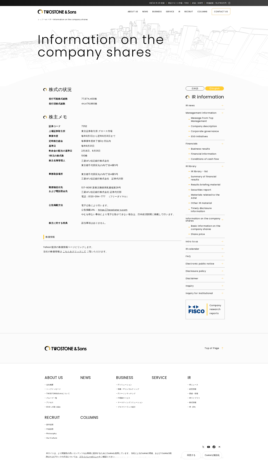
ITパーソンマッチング (127, 393)
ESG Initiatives (199, 136)
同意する (191, 455)
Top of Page (212, 348)
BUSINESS (157, 11)
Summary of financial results (203, 178)
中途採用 (49, 429)
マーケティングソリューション (130, 402)
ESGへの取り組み (53, 407)
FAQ (188, 256)
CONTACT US (221, 11)
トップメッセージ (53, 389)
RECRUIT (189, 11)
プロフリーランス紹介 (127, 407)
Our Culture (51, 438)
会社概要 (49, 385)
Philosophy (51, 433)
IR (179, 11)
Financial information (203, 153)
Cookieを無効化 (212, 455)
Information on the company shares (203, 219)
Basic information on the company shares (205, 227)
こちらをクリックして (74, 251)
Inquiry (190, 285)
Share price (198, 234)
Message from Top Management (202, 120)
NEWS (145, 11)
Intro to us (192, 241)
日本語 (195, 88)
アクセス (49, 402)
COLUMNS (202, 11)
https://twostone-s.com (112, 209)
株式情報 (192, 402)
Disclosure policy (196, 271)
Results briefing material (205, 184)
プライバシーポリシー (89, 456)
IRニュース (193, 385)
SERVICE (170, 11)
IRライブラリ (194, 398)
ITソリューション (125, 385)
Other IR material (201, 203)
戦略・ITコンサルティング (128, 389)
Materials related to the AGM (205, 196)
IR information (208, 97)
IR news (190, 105)
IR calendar (192, 249)
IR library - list (199, 171)
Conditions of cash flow (205, 159)
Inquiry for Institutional (199, 293)
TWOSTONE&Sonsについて (58, 393)
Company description (204, 126)
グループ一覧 (51, 398)
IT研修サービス (124, 398)
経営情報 (192, 389)
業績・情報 (193, 393)
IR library (191, 166)
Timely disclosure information (201, 210)
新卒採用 (49, 424)
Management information (201, 112)
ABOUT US (133, 11)
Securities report (201, 189)
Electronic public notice (200, 263)
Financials (192, 143)
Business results (200, 148)
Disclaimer (192, 278)
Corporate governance (205, 131)
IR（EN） (193, 407)
